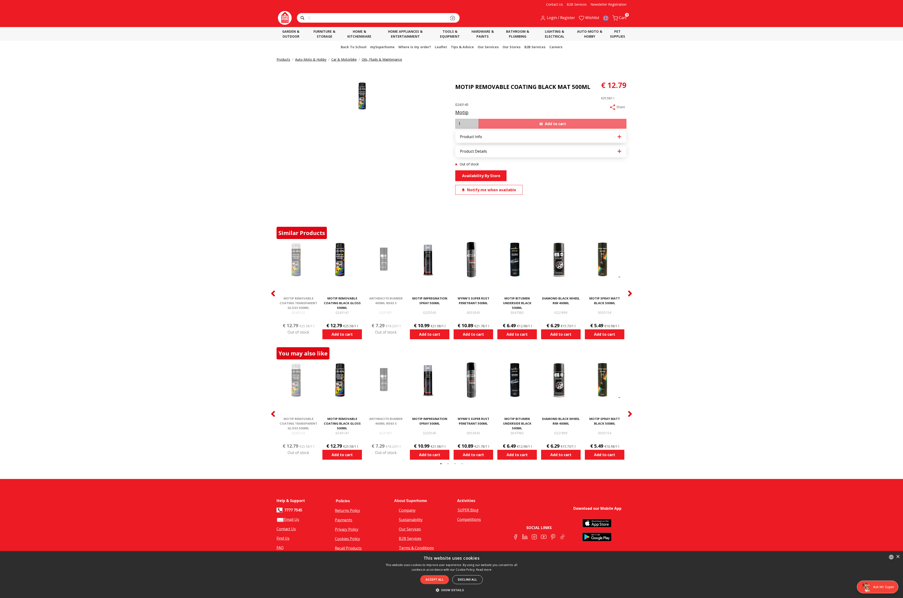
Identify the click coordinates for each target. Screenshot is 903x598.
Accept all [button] (435, 580)
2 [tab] (448, 463)
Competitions (469, 519)
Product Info (471, 136)
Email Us (291, 519)
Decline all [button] (467, 580)
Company (407, 510)
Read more (484, 570)
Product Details (473, 151)
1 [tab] (441, 463)
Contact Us (286, 528)
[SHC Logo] (285, 18)
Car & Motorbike (344, 59)
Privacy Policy (346, 529)
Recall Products (348, 548)
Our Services (410, 529)
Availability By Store (480, 175)
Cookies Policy (347, 538)
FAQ (280, 547)
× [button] (897, 556)
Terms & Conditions (416, 547)
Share (620, 107)
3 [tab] (455, 463)
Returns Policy (347, 510)
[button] (303, 18)
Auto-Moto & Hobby (310, 59)
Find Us (283, 538)
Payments (343, 519)
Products (283, 59)
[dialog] (451, 574)
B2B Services (410, 538)
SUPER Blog (468, 510)
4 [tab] (462, 463)
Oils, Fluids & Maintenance (382, 59)
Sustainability (411, 519)
